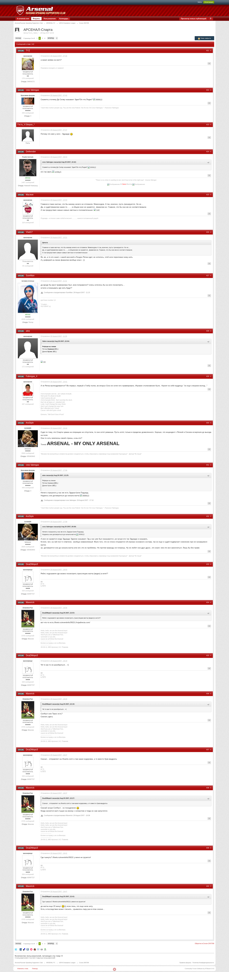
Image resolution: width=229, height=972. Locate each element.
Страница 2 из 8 (29, 38)
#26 (208, 232)
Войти (200, 2)
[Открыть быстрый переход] (210, 18)
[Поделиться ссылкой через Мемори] (31, 949)
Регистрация (208, 2)
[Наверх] (114, 969)
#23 (208, 125)
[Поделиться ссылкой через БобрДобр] (35, 949)
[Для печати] (42, 949)
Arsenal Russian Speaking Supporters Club (29, 962)
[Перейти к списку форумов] (41, 10)
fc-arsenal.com (23, 19)
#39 (208, 848)
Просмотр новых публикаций (193, 19)
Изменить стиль (22, 968)
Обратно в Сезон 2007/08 (204, 943)
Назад (18, 38)
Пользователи (50, 19)
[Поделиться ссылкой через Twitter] (16, 949)
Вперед (51, 38)
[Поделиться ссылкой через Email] (38, 949)
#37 (208, 750)
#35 (208, 655)
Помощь (35, 968)
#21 (208, 51)
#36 (208, 694)
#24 (208, 152)
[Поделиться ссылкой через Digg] (21, 949)
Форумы (36, 19)
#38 (208, 788)
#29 (208, 376)
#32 (208, 516)
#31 (208, 465)
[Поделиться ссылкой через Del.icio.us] (24, 949)
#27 (208, 276)
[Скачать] (45, 949)
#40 (208, 886)
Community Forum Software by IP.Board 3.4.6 (199, 968)
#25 (208, 195)
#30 (208, 423)
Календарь (63, 19)
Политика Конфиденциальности (203, 962)
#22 (208, 90)
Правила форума (185, 962)
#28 (208, 331)
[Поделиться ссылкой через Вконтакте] (28, 949)
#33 (208, 564)
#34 (208, 602)
